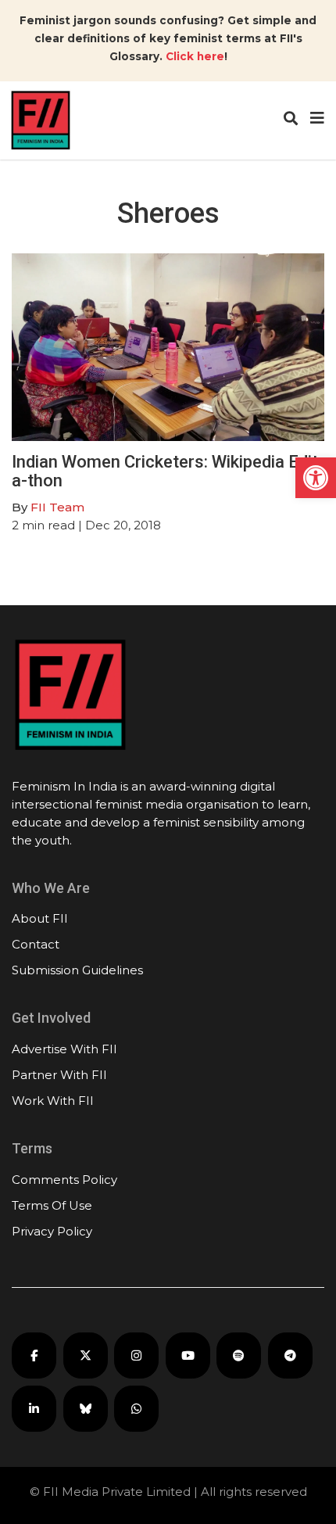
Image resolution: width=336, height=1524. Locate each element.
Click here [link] (195, 56)
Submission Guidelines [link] (77, 970)
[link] (315, 477)
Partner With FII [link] (59, 1074)
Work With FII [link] (53, 1100)
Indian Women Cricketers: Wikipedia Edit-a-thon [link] (168, 471)
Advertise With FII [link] (64, 1049)
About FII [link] (40, 918)
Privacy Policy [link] (52, 1231)
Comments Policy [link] (64, 1179)
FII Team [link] (57, 507)
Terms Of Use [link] (52, 1205)
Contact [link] (35, 944)
